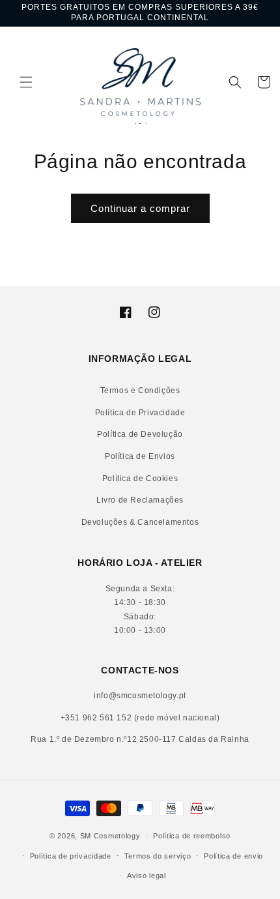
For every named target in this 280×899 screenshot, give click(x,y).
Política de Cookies (140, 478)
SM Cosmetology (110, 836)
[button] (16, 82)
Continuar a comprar (140, 208)
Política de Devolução (140, 434)
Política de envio (233, 856)
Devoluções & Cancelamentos (140, 522)
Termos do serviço (157, 856)
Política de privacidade (70, 856)
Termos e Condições (140, 390)
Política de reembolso (192, 836)
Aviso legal (146, 875)
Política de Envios (140, 456)
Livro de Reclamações (140, 500)
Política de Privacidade (140, 412)
